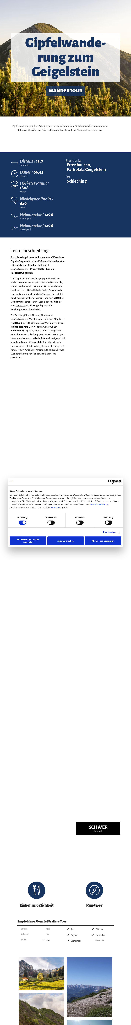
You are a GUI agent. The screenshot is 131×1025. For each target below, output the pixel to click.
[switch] (51, 523)
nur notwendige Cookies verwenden (28, 541)
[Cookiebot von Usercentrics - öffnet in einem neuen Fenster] (110, 482)
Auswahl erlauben (65, 541)
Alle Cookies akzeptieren (103, 541)
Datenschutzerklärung (99, 504)
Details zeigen (109, 532)
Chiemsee (20, 305)
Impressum (56, 507)
